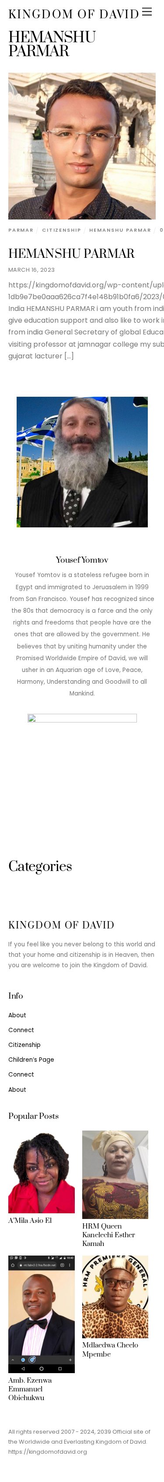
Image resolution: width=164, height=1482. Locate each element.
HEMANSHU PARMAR (71, 254)
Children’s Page (31, 1060)
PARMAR (21, 229)
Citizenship (61, 229)
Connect (21, 1030)
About (17, 1015)
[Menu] (147, 11)
